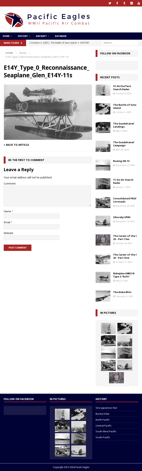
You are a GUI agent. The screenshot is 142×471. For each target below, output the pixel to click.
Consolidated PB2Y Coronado (124, 200)
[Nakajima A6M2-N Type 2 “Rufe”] (103, 277)
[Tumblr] (124, 3)
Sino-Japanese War (106, 407)
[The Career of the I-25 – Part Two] (103, 240)
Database (61, 36)
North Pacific (103, 419)
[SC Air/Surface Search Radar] (103, 90)
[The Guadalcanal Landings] (103, 127)
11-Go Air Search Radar (123, 181)
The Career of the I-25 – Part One (125, 256)
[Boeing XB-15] (103, 165)
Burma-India (102, 413)
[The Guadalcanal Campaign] (103, 146)
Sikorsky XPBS (122, 217)
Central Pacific (103, 425)
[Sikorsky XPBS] (103, 221)
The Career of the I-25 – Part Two (125, 237)
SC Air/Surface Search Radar (122, 87)
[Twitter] (110, 3)
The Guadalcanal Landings (123, 125)
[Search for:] (119, 42)
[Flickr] (131, 3)
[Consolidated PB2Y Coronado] (103, 202)
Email (7, 222)
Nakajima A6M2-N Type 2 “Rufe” (123, 275)
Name (8, 211)
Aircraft (41, 36)
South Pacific (103, 437)
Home (6, 36)
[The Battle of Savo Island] (103, 108)
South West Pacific (106, 431)
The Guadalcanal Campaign (123, 144)
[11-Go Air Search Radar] (103, 183)
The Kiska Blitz (122, 292)
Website (8, 233)
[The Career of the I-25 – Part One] (103, 258)
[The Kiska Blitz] (103, 296)
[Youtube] (139, 3)
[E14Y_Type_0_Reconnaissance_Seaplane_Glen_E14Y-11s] (48, 137)
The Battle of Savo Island (124, 106)
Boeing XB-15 (121, 161)
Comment (10, 183)
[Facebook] (117, 3)
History (23, 36)
